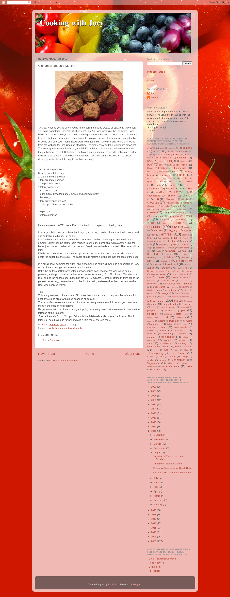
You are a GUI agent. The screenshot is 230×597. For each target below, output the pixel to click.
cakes (188, 181)
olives (186, 290)
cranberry (174, 216)
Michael (155, 97)
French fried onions (155, 241)
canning (172, 185)
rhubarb (77, 328)
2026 (154, 387)
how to (174, 261)
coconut (176, 206)
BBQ (170, 160)
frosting (172, 241)
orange (164, 293)
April (156, 491)
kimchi (161, 271)
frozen (185, 241)
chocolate (153, 202)
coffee (189, 206)
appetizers (185, 147)
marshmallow (167, 280)
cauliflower (161, 192)
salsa (163, 330)
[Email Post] (73, 324)
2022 (154, 404)
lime (174, 274)
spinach (167, 340)
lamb (179, 271)
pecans (172, 307)
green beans (183, 248)
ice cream (186, 261)
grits (159, 251)
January (158, 504)
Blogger (137, 584)
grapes (171, 248)
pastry (189, 301)
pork (166, 317)
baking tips (167, 158)
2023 (154, 400)
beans (183, 161)
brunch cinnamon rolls (157, 178)
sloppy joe (187, 337)
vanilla (150, 360)
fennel (150, 238)
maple (185, 277)
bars (150, 160)
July (156, 478)
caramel (155, 188)
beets (169, 165)
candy (158, 185)
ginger (149, 248)
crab (190, 212)
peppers (151, 310)
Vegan (163, 360)
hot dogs (163, 261)
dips (174, 226)
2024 (154, 395)
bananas (181, 157)
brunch (59, 328)
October (158, 444)
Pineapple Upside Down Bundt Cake (172, 468)
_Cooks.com (154, 567)
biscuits (150, 168)
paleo (186, 293)
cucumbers (164, 220)
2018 (154, 422)
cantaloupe (187, 185)
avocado (165, 154)
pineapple (152, 314)
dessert (180, 223)
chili (157, 199)
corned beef (178, 212)
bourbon (162, 172)
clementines (152, 206)
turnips (185, 357)
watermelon (152, 366)
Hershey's (152, 257)
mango (174, 277)
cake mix (177, 181)
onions (150, 293)
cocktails (165, 206)
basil (161, 161)
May (156, 487)
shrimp (151, 337)
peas (162, 307)
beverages (181, 165)
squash (182, 340)
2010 (154, 532)
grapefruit (160, 248)
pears (153, 307)
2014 (154, 514)
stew (149, 343)
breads (50, 328)
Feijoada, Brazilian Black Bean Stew (172, 472)
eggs (153, 234)
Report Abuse (156, 71)
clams (186, 203)
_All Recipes (153, 571)
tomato (182, 353)
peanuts (188, 304)
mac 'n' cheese (156, 277)
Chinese (170, 199)
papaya (175, 297)
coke (153, 209)
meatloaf (183, 281)
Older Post (132, 353)
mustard (185, 287)
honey (150, 261)
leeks (153, 274)
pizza (178, 314)
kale (187, 268)
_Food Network (155, 563)
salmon (150, 331)
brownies (166, 175)
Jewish (178, 268)
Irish (187, 264)
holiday (168, 257)
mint (178, 284)
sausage (166, 333)
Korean (171, 271)
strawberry (165, 343)
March (157, 496)
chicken (187, 195)
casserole (186, 188)
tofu (172, 353)
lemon (162, 274)
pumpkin (174, 320)
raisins (189, 321)
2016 (154, 431)
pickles (168, 310)
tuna (162, 356)
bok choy (151, 172)
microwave (167, 284)
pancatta (164, 297)
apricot (171, 151)
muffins (68, 328)
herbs (169, 254)
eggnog (173, 230)
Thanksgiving (155, 353)
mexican (151, 283)
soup (153, 340)
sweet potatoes (183, 346)
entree (166, 234)
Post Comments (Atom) (65, 360)
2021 (154, 409)
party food (155, 300)
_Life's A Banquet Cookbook (162, 558)
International (170, 264)
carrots (170, 188)
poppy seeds (153, 317)
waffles (184, 363)
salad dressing (181, 327)
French (185, 238)
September (160, 448)
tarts (166, 350)
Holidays (185, 258)
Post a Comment (51, 340)
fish (175, 238)
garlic (173, 245)
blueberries (180, 168)
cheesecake (153, 195)
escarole (185, 235)
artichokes (183, 151)
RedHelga (113, 584)
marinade (151, 281)
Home (89, 353)
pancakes (151, 296)
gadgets (162, 245)
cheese (178, 191)
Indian (156, 264)
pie (183, 310)
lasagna (188, 271)
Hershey (184, 254)
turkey (172, 356)
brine (186, 171)
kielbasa (151, 271)
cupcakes (180, 219)
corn (165, 212)
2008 (154, 541)
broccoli (151, 175)
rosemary (151, 327)
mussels (174, 287)
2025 (154, 391)
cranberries (157, 216)
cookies (152, 212)
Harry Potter (153, 254)
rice (185, 324)
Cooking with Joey (72, 22)
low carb (184, 274)
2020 (154, 413)
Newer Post (46, 353)
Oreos (177, 293)
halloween (170, 251)
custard (150, 223)
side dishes (168, 336)
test (175, 350)
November (160, 439)
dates (165, 223)
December (160, 435)
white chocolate (170, 366)
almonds (151, 148)
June (157, 482)
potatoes (181, 317)
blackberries (164, 168)
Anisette (172, 148)
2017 (154, 426)
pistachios (168, 314)
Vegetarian (153, 363)
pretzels (150, 321)
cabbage (162, 181)
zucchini (156, 369)
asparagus (152, 154)
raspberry (155, 324)
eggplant (188, 230)
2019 (154, 418)
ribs (177, 324)
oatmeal (173, 290)
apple (156, 151)
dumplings (188, 227)
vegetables (178, 359)
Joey (153, 93)
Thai (186, 350)
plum (187, 314)
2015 (154, 510)
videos (171, 363)
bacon (175, 154)
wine (189, 366)
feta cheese (163, 238)
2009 (154, 536)
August (158, 452)
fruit (149, 244)
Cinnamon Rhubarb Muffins (167, 463)
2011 (154, 528)
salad (163, 327)
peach (154, 304)
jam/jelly (165, 268)
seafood (182, 333)
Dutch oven (157, 230)
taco (155, 350)
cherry (171, 195)
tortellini (151, 356)
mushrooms (159, 287)
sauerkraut (152, 334)
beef (150, 164)
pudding (161, 321)
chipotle (184, 199)
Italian (151, 267)
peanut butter (170, 304)
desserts (154, 227)
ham (184, 251)
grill (149, 251)
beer (161, 165)
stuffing (182, 343)
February (159, 500)
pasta (177, 300)
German (184, 245)
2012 (154, 523)
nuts (159, 290)
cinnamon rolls (172, 203)
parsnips (185, 297)
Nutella (150, 290)
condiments (182, 209)
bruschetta (175, 178)
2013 (154, 519)
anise (162, 148)
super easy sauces (157, 346)
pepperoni (184, 307)
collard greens (166, 209)
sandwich (180, 330)
